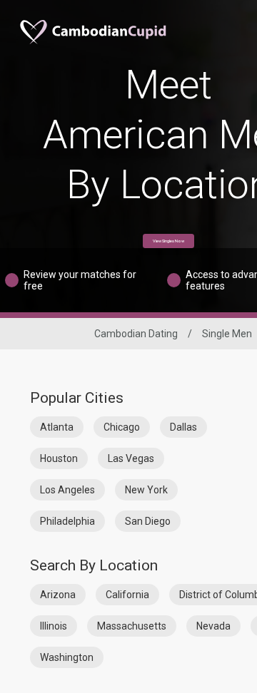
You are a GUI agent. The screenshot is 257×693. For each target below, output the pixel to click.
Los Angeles (67, 490)
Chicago (122, 427)
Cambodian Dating (136, 333)
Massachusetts (131, 626)
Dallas (183, 427)
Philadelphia (67, 521)
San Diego (148, 521)
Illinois (53, 626)
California (127, 594)
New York (146, 490)
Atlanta (57, 427)
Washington (67, 657)
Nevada (213, 626)
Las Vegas (131, 458)
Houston (59, 458)
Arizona (58, 594)
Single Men (227, 333)
